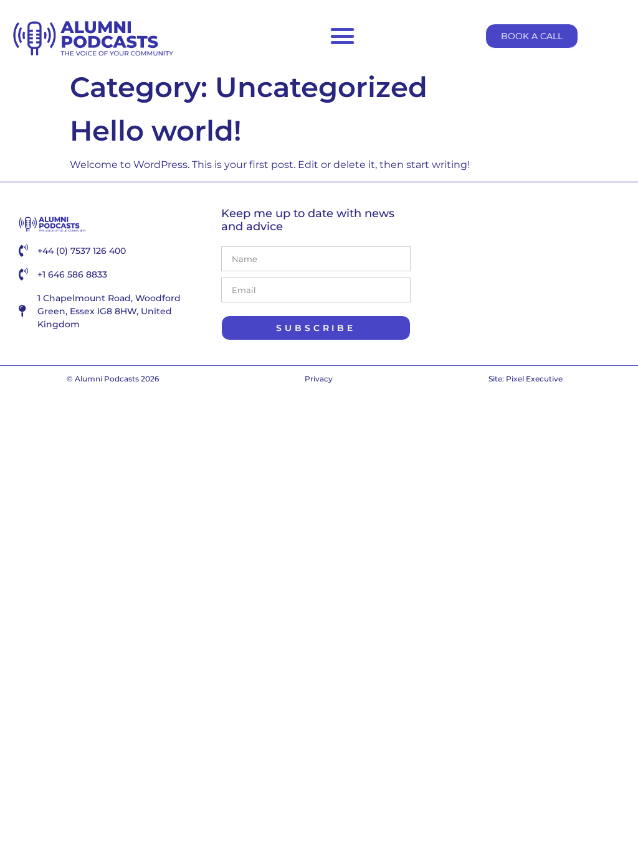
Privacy (319, 378)
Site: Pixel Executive (525, 378)
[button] (342, 36)
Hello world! (156, 130)
